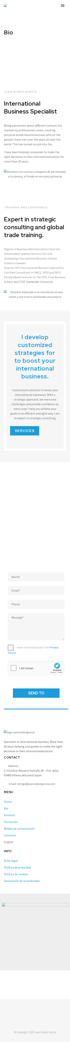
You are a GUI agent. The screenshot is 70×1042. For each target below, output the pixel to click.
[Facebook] (30, 1009)
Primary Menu (62, 5)
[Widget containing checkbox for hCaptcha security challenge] (36, 668)
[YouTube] (39, 1009)
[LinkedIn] (35, 1009)
